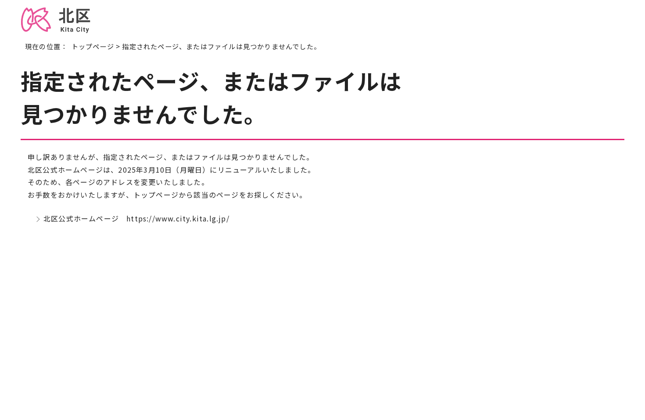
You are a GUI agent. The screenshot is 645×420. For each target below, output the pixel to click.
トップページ (93, 46)
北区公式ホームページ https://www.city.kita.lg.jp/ (136, 218)
